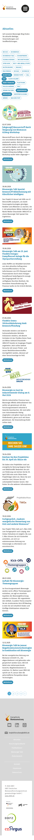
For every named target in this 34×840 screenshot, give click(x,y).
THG (18, 86)
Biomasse (25, 71)
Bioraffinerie (22, 56)
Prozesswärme (8, 86)
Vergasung (7, 94)
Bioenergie (15, 52)
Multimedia (7, 71)
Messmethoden (23, 59)
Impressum (17, 768)
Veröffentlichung (20, 94)
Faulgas (18, 67)
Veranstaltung (8, 90)
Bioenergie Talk (8, 56)
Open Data (6, 63)
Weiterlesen (8, 159)
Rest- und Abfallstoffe (21, 63)
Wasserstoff (15, 98)
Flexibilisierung (9, 59)
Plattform (21, 83)
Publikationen (17, 748)
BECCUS (5, 52)
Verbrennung (22, 90)
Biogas (16, 71)
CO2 (4, 79)
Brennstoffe (18, 75)
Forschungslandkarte (17, 744)
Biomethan (7, 75)
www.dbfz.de (9, 796)
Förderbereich (17, 756)
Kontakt (17, 764)
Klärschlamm (13, 79)
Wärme (5, 98)
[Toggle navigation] (25, 8)
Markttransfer (8, 83)
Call (27, 75)
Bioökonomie (8, 67)
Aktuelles (17, 740)
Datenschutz (17, 772)
